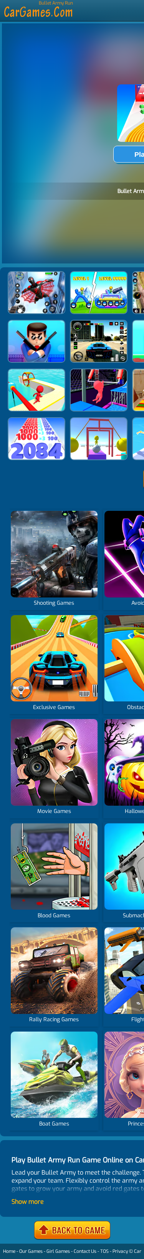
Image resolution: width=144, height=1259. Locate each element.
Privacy (120, 1251)
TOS (104, 1251)
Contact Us (85, 1251)
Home (9, 1251)
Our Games (31, 1251)
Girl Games (58, 1251)
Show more (28, 1202)
